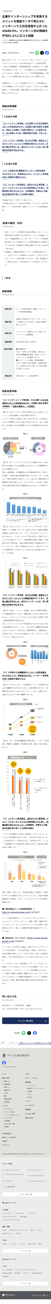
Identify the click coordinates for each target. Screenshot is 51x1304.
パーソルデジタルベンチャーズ (36, 1181)
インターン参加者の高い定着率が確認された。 (25, 173)
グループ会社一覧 (26, 1194)
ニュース (12, 1043)
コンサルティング (9, 1109)
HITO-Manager (7, 1273)
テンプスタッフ (7, 1213)
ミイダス (39, 1230)
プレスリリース (8, 11)
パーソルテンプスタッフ (34, 1170)
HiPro (40, 1244)
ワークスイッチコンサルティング (25, 1270)
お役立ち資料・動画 (9, 1124)
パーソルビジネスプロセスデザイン (13, 1175)
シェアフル (12, 1244)
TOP (2, 1043)
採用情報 (28, 1109)
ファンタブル (31, 1213)
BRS (31, 1230)
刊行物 (6, 1093)
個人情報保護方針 (7, 1133)
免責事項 (4, 1141)
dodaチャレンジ (7, 1233)
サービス (5, 1106)
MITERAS (17, 1273)
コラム (27, 1074)
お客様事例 (7, 1121)
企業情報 (28, 1082)
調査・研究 (5, 1078)
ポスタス (26, 1273)
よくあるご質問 (30, 1114)
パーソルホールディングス (10, 1170)
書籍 (5, 1096)
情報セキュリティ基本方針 (9, 1137)
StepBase (5, 1276)
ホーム (4, 1074)
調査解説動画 (7, 1099)
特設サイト (7, 1087)
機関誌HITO (7, 1090)
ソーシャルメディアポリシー (9, 1067)
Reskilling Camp (37, 1273)
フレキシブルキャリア (9, 1216)
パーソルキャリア (8, 1181)
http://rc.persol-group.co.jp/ (16, 912)
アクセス (29, 1094)
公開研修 (6, 1127)
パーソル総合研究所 (8, 1187)
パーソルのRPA (7, 1270)
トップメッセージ (32, 1085)
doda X (18, 1233)
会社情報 (29, 1091)
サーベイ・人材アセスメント (12, 1115)
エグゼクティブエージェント (18, 1230)
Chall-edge (23, 1216)
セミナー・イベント (31, 1078)
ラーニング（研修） (9, 1112)
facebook (4, 1063)
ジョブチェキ (19, 1213)
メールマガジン (30, 1105)
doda (4, 1230)
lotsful (4, 1244)
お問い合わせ (29, 1118)
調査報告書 (7, 1084)
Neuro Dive (31, 1244)
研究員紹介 (7, 1102)
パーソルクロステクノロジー (36, 1175)
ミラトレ (22, 1244)
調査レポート (7, 1081)
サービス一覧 (7, 1118)
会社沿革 (29, 1097)
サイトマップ (5, 1145)
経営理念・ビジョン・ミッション (36, 1088)
